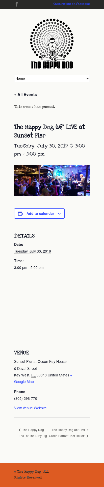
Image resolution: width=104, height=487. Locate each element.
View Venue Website (30, 407)
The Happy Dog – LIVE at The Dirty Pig (33, 432)
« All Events (25, 94)
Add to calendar (40, 213)
